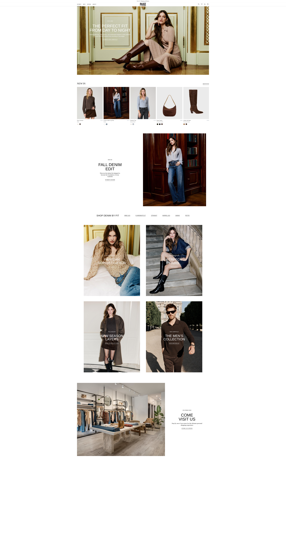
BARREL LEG (166, 215)
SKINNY (177, 215)
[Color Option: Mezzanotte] (104, 124)
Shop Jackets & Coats (112, 343)
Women (79, 4)
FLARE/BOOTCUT (141, 215)
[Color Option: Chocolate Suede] (162, 124)
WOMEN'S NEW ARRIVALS (110, 39)
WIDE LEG (127, 215)
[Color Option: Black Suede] (160, 124)
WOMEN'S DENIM (110, 179)
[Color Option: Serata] (106, 124)
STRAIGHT (154, 215)
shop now (112, 267)
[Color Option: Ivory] (78, 124)
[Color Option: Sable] (80, 124)
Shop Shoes (174, 267)
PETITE (187, 215)
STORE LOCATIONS (187, 428)
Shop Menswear (174, 343)
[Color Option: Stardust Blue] (133, 124)
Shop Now (206, 83)
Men (84, 4)
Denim (89, 4)
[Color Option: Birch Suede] (157, 124)
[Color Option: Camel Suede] (184, 124)
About (94, 4)
